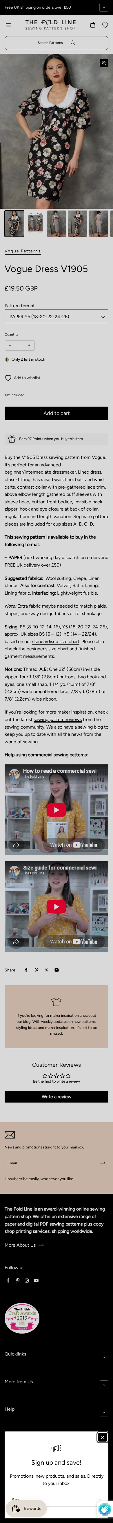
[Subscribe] (98, 1500)
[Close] (102, 1437)
